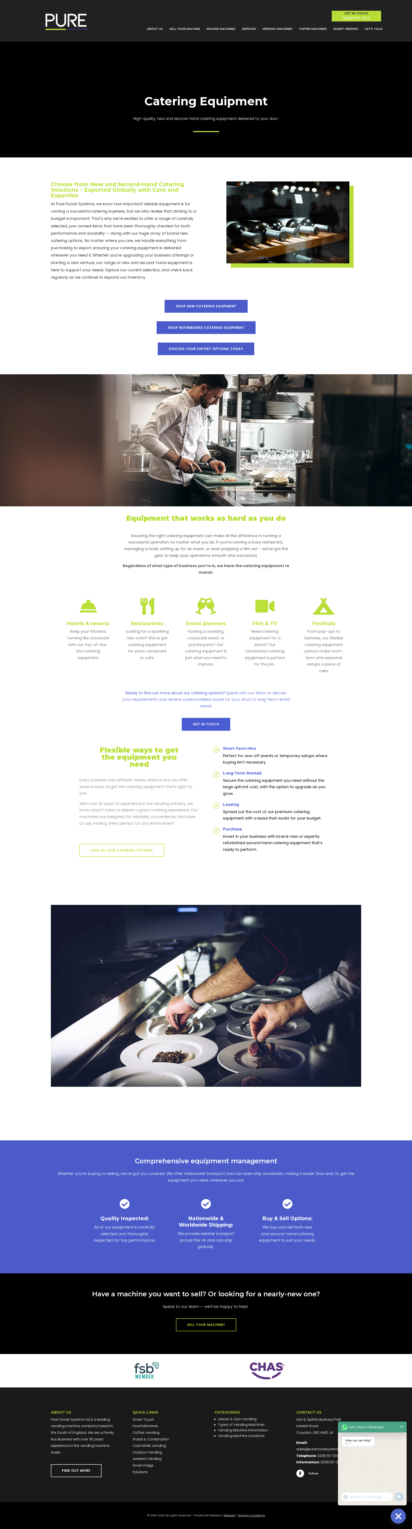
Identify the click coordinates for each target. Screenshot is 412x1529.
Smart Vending (345, 28)
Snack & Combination (151, 1439)
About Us (155, 28)
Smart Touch (143, 1419)
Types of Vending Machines (241, 1424)
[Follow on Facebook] (300, 1473)
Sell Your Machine (184, 28)
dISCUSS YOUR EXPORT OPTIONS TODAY (206, 349)
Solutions (140, 1472)
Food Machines (145, 1425)
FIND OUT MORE (76, 1470)
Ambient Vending (147, 1458)
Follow (313, 1473)
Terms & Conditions (251, 1515)
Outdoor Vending (147, 1452)
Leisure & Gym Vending (237, 1419)
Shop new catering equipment (206, 306)
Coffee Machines (313, 28)
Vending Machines (277, 28)
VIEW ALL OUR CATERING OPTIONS (122, 850)
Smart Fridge (143, 1465)
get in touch (206, 724)
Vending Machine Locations (241, 1435)
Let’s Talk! (374, 28)
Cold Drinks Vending (149, 1445)
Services (249, 28)
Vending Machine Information (243, 1430)
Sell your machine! (206, 1324)
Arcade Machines (220, 28)
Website (229, 1515)
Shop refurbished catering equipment (206, 327)
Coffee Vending (146, 1432)
